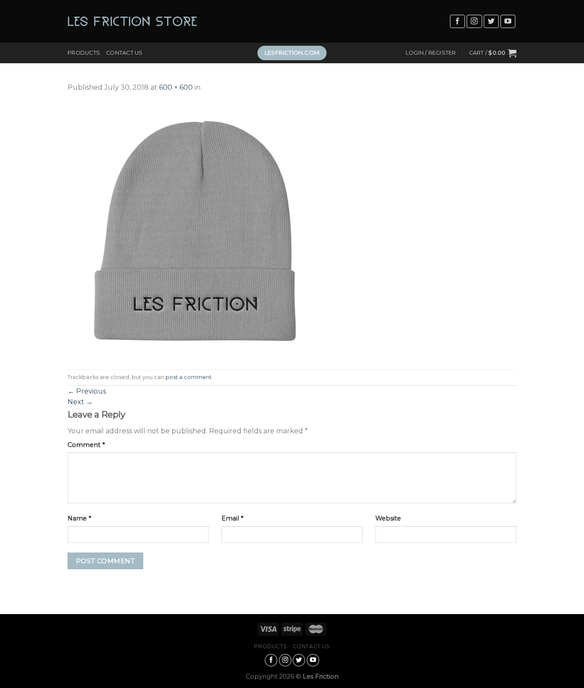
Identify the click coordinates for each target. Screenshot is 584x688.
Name (79, 518)
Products (84, 53)
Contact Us (124, 53)
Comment (86, 445)
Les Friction (321, 676)
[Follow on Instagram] (474, 22)
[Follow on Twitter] (491, 22)
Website (388, 518)
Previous (87, 391)
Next (80, 402)
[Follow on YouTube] (508, 22)
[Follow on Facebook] (457, 22)
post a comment (188, 377)
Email (232, 518)
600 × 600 (176, 87)
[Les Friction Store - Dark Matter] (132, 21)
